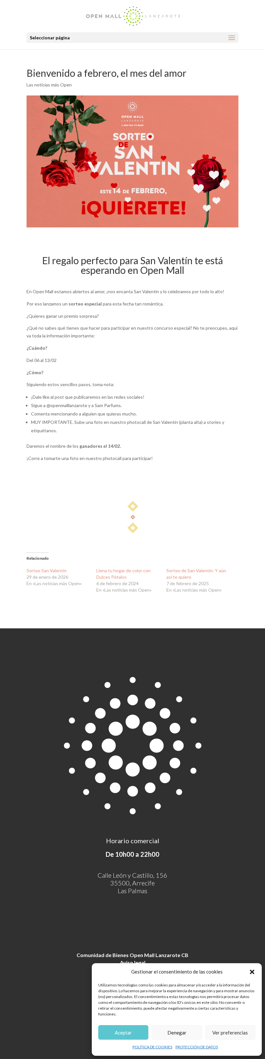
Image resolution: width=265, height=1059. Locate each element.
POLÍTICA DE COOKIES (152, 1046)
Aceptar (123, 1032)
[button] (252, 972)
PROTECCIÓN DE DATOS (196, 1046)
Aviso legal (132, 962)
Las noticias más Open (49, 84)
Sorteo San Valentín (46, 570)
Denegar (176, 1032)
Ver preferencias (230, 1032)
